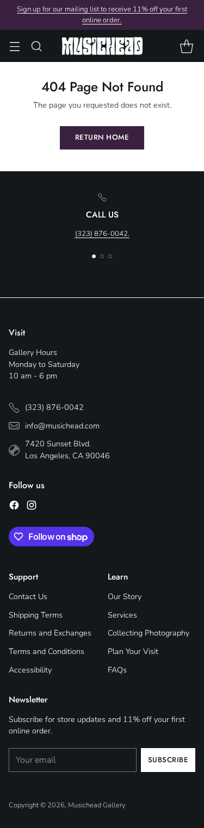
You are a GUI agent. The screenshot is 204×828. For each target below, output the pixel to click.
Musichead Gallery (97, 805)
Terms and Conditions (46, 651)
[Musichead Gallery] (102, 46)
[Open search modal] (36, 46)
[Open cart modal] (186, 46)
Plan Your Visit (133, 651)
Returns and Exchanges (50, 632)
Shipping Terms (36, 614)
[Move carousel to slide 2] (102, 256)
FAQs (117, 669)
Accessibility (30, 669)
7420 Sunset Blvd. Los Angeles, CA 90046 (67, 449)
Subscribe (168, 760)
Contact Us (28, 596)
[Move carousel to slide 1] (94, 256)
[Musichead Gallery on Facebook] (14, 507)
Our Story (124, 596)
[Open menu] (14, 46)
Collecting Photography (148, 632)
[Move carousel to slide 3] (110, 256)
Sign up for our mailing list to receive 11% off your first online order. (102, 14)
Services (122, 614)
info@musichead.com (62, 425)
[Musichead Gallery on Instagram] (31, 507)
